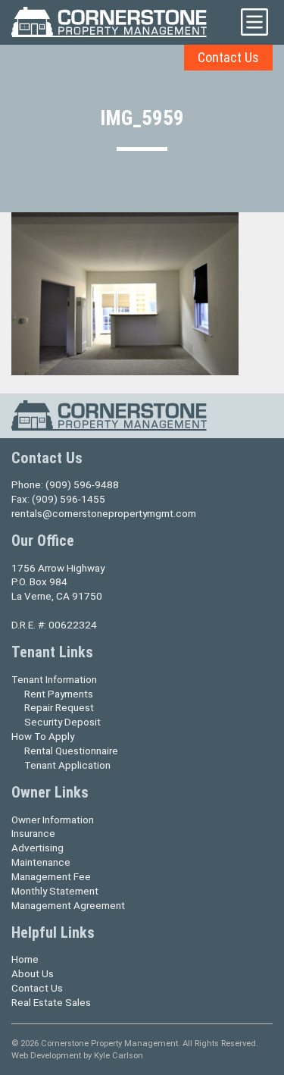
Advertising (37, 848)
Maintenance (40, 862)
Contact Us (228, 57)
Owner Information (52, 819)
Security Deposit (62, 722)
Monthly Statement (54, 891)
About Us (32, 973)
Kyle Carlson (118, 1056)
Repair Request (59, 707)
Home (25, 959)
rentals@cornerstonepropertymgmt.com (103, 513)
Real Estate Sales (51, 1002)
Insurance (33, 833)
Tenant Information (54, 679)
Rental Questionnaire (71, 750)
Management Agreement (68, 905)
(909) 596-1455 (68, 499)
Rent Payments (58, 694)
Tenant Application (67, 765)
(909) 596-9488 (82, 484)
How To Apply (42, 736)
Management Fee (51, 876)
